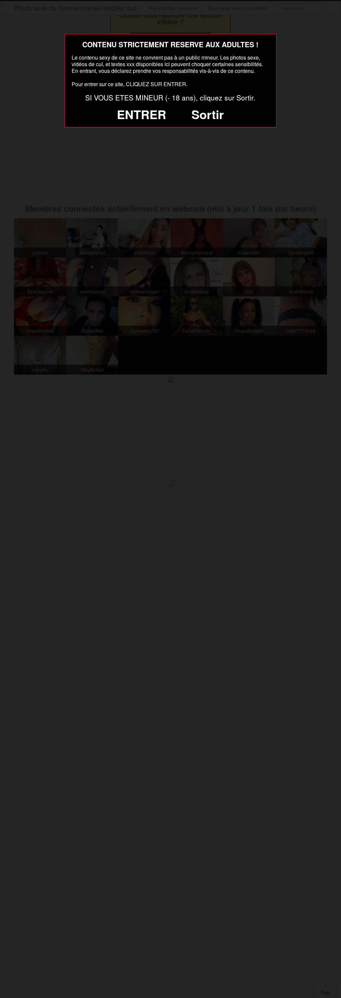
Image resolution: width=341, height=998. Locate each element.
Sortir (207, 114)
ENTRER (141, 114)
